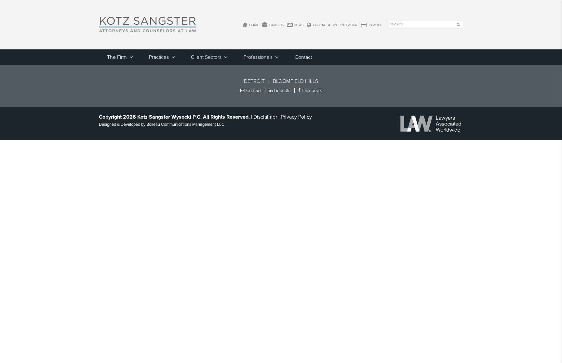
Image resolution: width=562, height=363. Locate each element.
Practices (159, 57)
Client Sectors (206, 57)
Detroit (254, 81)
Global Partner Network (334, 25)
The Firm (117, 57)
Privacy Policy (296, 117)
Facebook (311, 90)
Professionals (258, 57)
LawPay (374, 25)
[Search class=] (458, 24)
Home (253, 25)
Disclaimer (265, 117)
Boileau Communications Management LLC (185, 124)
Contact (303, 57)
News (298, 25)
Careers (276, 25)
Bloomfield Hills (295, 81)
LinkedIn (282, 90)
